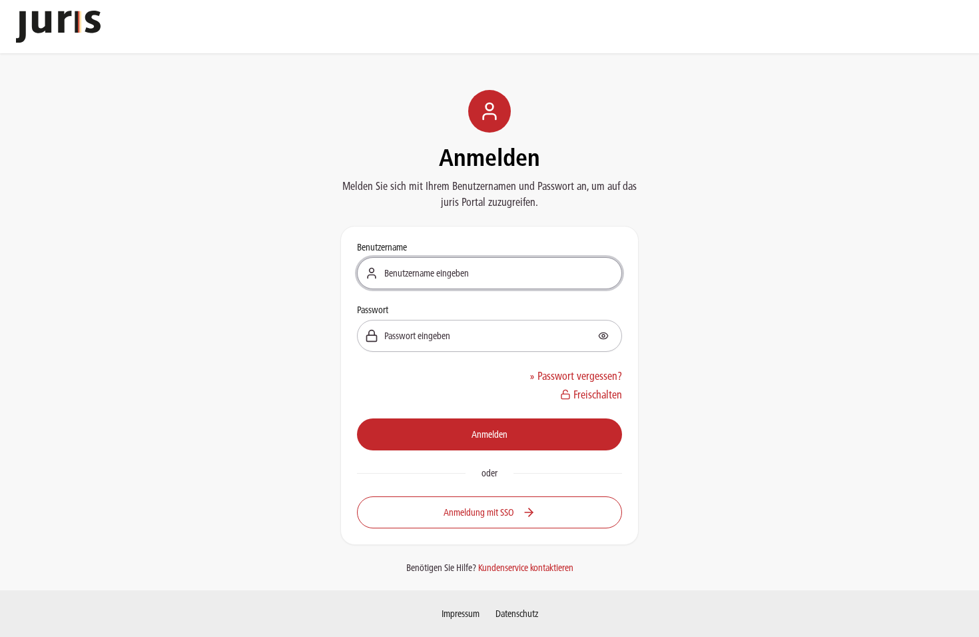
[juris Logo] (58, 27)
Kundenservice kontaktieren (525, 568)
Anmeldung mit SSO (479, 512)
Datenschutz (516, 614)
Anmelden (489, 434)
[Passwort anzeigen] (603, 335)
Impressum (461, 614)
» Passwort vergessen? (575, 375)
